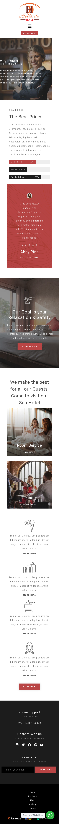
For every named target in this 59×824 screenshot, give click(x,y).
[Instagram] (17, 745)
